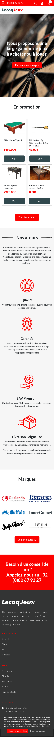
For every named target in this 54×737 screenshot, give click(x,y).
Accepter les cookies (18, 731)
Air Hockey (7, 671)
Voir (14, 158)
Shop (4, 644)
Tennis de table (9, 692)
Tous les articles (27, 217)
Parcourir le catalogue (27, 65)
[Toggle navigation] (49, 10)
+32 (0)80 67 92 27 (14, 3)
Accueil (5, 639)
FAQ (4, 649)
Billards (5, 676)
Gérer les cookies (37, 731)
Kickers (5, 686)
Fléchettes (7, 681)
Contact (6, 654)
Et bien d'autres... (27, 539)
